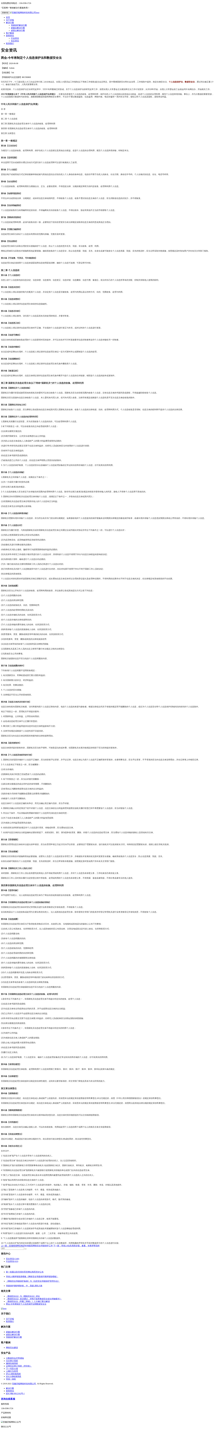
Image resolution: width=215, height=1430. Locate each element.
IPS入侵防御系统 (13, 1374)
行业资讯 (15, 38)
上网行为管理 (12, 1371)
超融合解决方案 (18, 28)
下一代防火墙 (12, 1369)
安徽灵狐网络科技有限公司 (24, 1384)
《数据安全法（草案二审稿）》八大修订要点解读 (28, 1301)
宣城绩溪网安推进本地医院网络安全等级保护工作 (31, 1246)
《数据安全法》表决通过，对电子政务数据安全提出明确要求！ (34, 1299)
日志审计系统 (12, 1361)
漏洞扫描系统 (12, 1363)
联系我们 (10, 43)
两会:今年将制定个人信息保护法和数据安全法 (26, 1304)
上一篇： (5, 1246)
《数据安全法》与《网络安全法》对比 (23, 1296)
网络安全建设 (12, 1348)
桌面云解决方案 (18, 30)
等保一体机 (11, 1379)
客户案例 (10, 33)
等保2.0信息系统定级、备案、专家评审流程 (80, 1246)
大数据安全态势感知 (15, 1358)
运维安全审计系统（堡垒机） (19, 1366)
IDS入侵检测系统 (13, 1376)
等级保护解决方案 (19, 25)
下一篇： (57, 1246)
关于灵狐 (10, 20)
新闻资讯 (10, 36)
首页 (8, 17)
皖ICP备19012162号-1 (15, 1393)
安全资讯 (15, 41)
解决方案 (10, 23)
